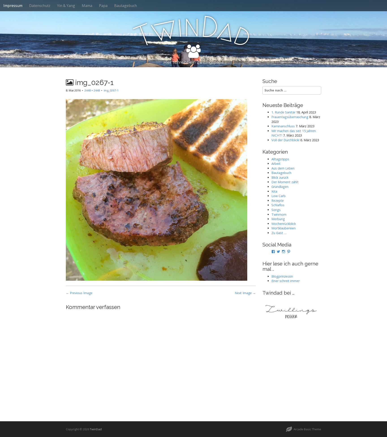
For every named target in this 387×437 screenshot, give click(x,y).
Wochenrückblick (283, 224)
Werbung (278, 219)
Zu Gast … (278, 233)
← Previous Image (79, 293)
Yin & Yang (66, 5)
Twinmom (278, 214)
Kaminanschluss (283, 126)
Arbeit (275, 163)
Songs (276, 210)
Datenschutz (39, 5)
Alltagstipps (280, 159)
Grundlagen (279, 187)
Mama (87, 5)
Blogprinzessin (282, 276)
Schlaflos (277, 205)
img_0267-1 (111, 90)
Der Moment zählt (285, 182)
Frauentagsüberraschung (289, 117)
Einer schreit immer (285, 281)
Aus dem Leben (283, 168)
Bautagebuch (125, 5)
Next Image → (245, 293)
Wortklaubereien (283, 228)
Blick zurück (279, 177)
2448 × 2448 (92, 90)
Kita (274, 191)
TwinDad (96, 429)
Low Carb (278, 196)
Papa (103, 5)
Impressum (12, 5)
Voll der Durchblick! (285, 140)
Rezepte (277, 200)
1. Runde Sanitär (283, 112)
